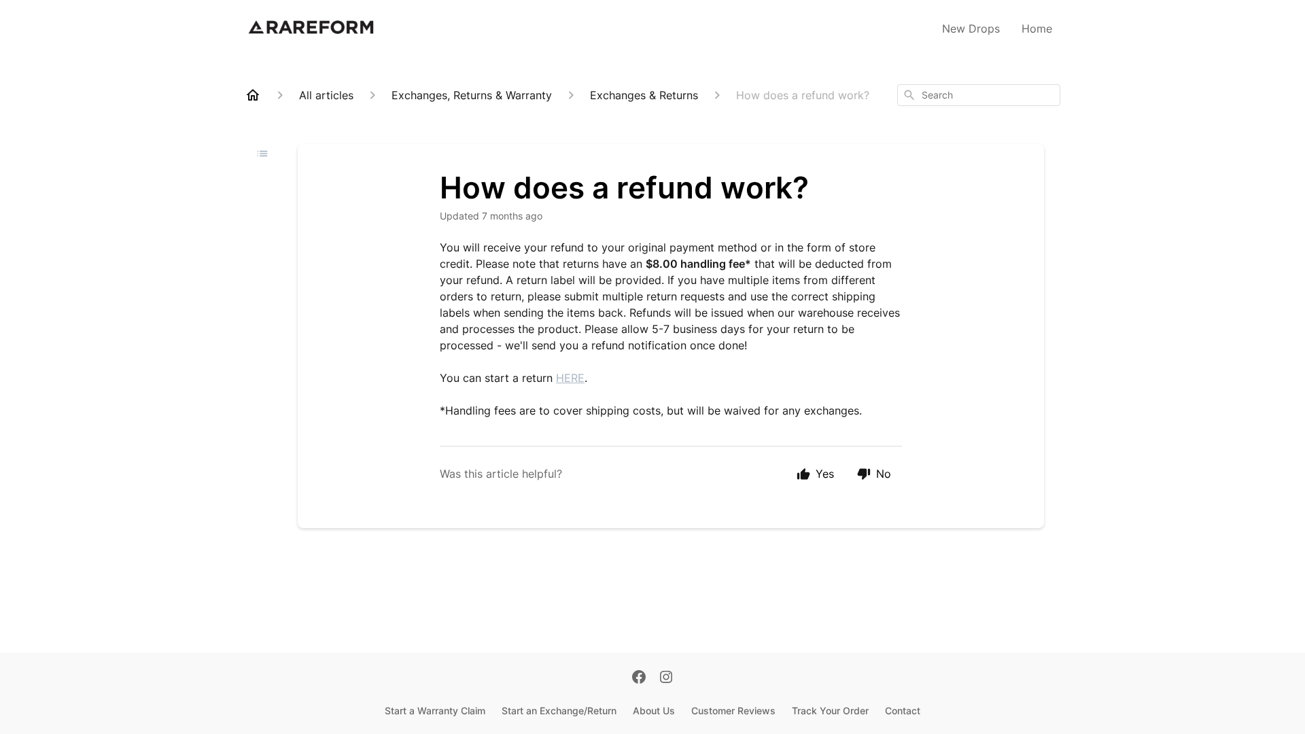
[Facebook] (639, 678)
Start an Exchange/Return (559, 710)
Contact (902, 710)
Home (1037, 28)
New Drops (971, 28)
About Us (654, 710)
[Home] (253, 95)
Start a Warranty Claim (435, 710)
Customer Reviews (733, 710)
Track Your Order (830, 710)
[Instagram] (666, 678)
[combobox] (978, 95)
